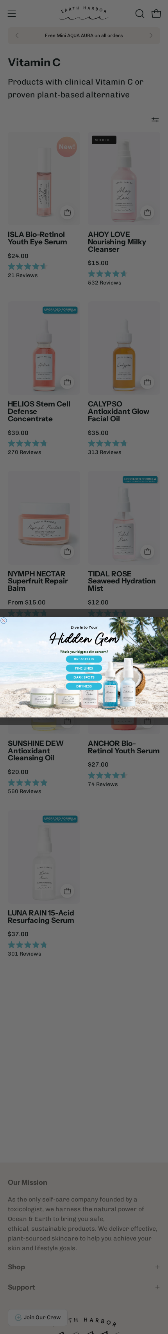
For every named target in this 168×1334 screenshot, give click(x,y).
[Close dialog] (4, 620)
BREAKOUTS (84, 659)
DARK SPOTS (83, 677)
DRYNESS (83, 686)
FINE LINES (84, 668)
